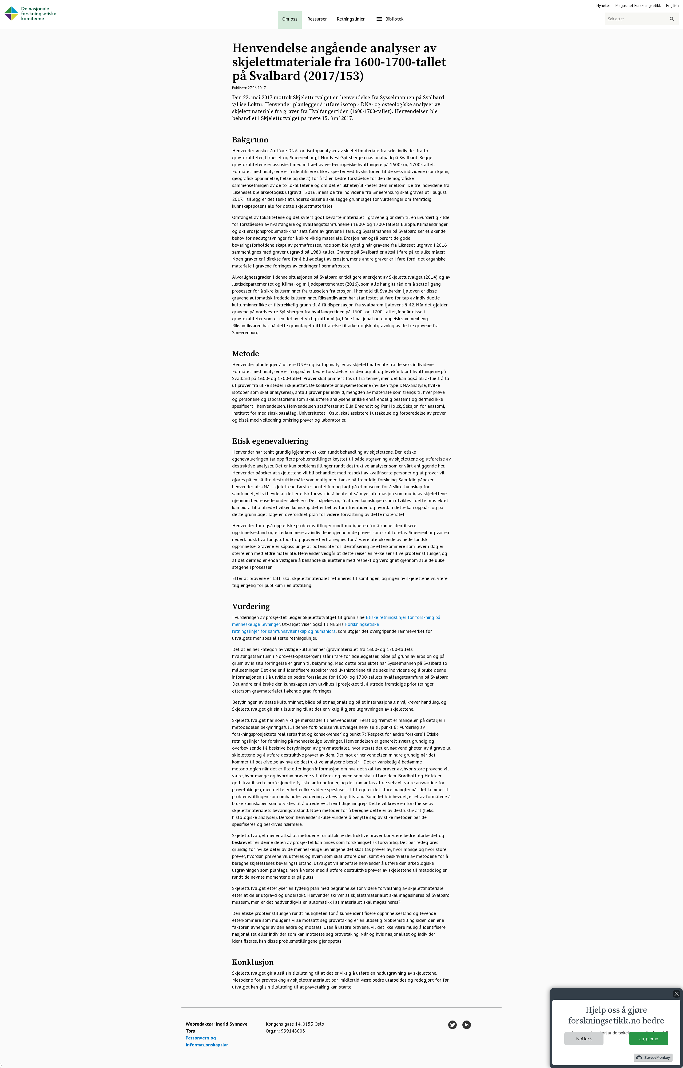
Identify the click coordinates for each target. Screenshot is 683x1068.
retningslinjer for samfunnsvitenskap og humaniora (284, 631)
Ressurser (317, 19)
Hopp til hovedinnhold (23, 3)
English (672, 5)
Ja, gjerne (649, 1038)
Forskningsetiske (362, 624)
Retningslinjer (351, 19)
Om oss (289, 19)
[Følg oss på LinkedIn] (466, 1025)
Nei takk (584, 1038)
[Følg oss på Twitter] (452, 1025)
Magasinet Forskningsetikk (638, 5)
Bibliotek (394, 19)
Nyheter (603, 5)
